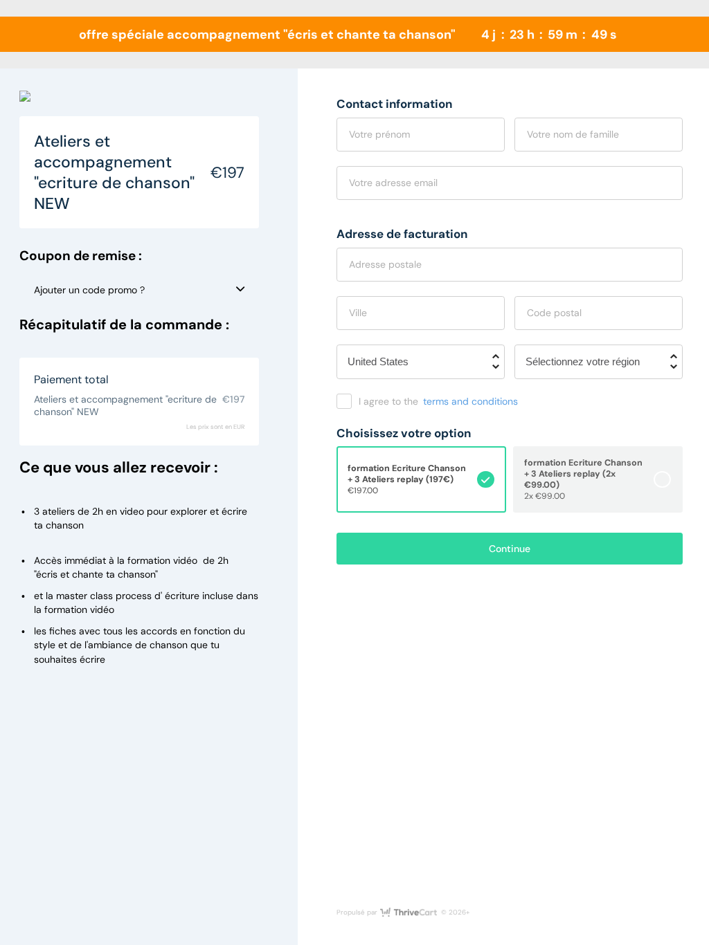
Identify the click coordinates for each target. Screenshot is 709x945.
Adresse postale (385, 264)
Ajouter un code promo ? (89, 290)
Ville (358, 312)
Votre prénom (379, 134)
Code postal (554, 312)
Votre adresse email (393, 182)
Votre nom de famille (573, 134)
